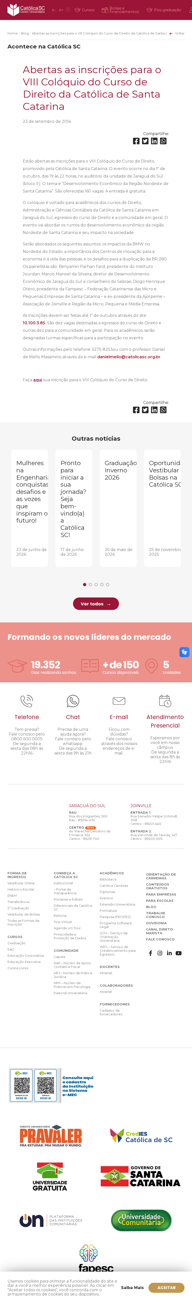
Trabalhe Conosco (155, 915)
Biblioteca (108, 879)
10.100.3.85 (34, 323)
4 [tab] (102, 584)
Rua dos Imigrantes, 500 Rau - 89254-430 (88, 818)
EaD (11, 949)
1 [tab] (84, 584)
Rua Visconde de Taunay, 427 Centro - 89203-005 (153, 837)
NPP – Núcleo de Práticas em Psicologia (72, 985)
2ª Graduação (18, 908)
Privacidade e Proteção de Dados (70, 936)
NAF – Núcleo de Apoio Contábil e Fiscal (72, 965)
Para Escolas (160, 901)
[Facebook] (136, 141)
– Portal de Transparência (65, 891)
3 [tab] (96, 584)
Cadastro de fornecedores (111, 1012)
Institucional (63, 883)
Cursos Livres (18, 968)
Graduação (17, 943)
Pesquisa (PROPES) (115, 917)
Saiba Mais (132, 1287)
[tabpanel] (30, 508)
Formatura (108, 911)
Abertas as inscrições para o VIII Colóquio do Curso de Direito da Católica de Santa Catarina (105, 33)
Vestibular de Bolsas (24, 914)
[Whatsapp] (163, 141)
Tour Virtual (63, 922)
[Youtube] (178, 953)
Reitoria (60, 916)
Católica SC (26, 10)
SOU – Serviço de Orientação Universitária (114, 936)
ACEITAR (167, 1288)
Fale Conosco (160, 939)
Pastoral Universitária (70, 993)
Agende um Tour (67, 928)
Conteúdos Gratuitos (157, 886)
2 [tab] (90, 584)
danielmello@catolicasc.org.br (128, 357)
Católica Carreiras (114, 886)
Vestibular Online (21, 883)
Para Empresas (161, 894)
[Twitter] (145, 141)
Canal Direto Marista (159, 931)
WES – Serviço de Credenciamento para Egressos (118, 950)
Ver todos (92, 604)
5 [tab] (107, 584)
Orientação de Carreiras (161, 876)
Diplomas (107, 892)
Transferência (18, 902)
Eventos (106, 898)
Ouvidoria (156, 923)
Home (13, 33)
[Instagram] (160, 953)
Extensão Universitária (117, 904)
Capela (59, 957)
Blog (25, 33)
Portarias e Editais (68, 899)
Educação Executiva (24, 962)
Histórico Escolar (21, 889)
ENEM (12, 896)
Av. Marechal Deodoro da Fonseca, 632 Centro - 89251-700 (89, 835)
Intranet (106, 973)
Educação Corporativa (26, 955)
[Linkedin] (154, 141)
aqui (37, 379)
